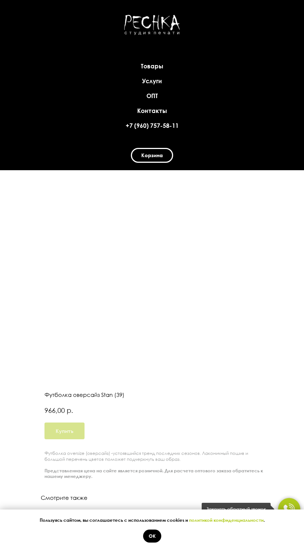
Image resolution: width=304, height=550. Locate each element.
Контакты (152, 110)
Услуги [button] (152, 81)
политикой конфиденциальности (226, 520)
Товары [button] (152, 66)
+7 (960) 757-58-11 (152, 125)
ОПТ (152, 96)
